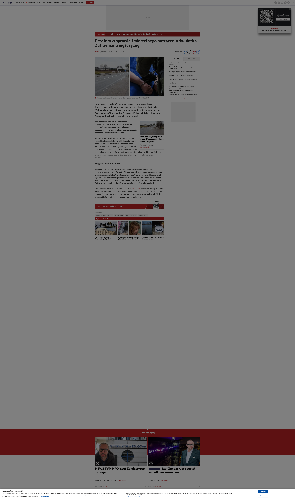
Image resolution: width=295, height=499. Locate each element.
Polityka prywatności (44, 496)
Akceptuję (263, 491)
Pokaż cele (263, 495)
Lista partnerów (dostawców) (133, 496)
